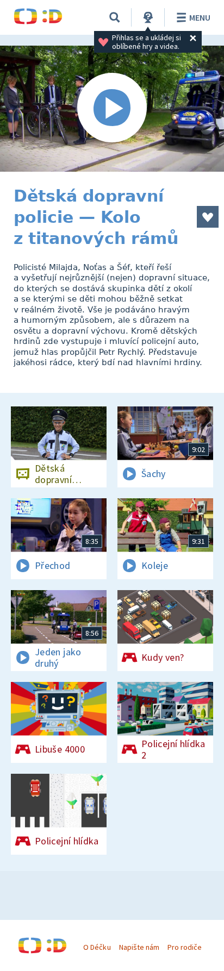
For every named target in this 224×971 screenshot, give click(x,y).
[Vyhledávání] (114, 17)
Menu (199, 17)
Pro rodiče (184, 947)
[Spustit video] (112, 109)
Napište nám (139, 947)
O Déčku (96, 947)
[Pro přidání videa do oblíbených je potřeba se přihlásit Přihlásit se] (208, 217)
